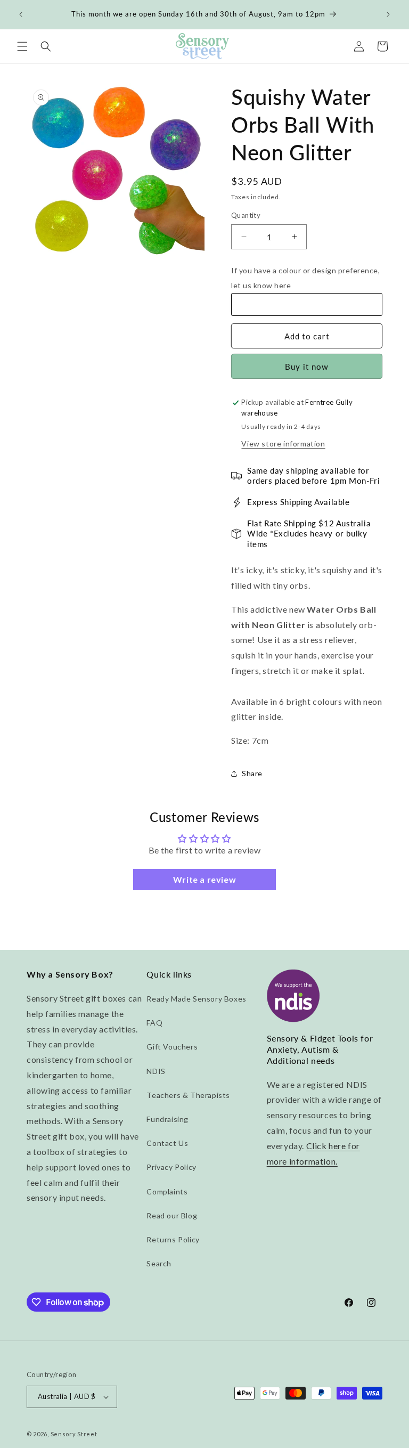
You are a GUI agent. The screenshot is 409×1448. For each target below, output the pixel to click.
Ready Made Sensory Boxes (196, 998)
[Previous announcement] (20, 14)
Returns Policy (172, 1239)
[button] (22, 46)
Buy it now (307, 366)
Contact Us (167, 1143)
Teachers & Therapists (188, 1095)
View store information (283, 443)
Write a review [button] (204, 879)
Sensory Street (74, 1433)
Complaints (166, 1191)
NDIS (155, 1071)
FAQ (154, 1022)
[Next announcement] (388, 14)
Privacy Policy (171, 1167)
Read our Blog (171, 1215)
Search (158, 1263)
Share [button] (252, 773)
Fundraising (167, 1119)
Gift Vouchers (172, 1046)
